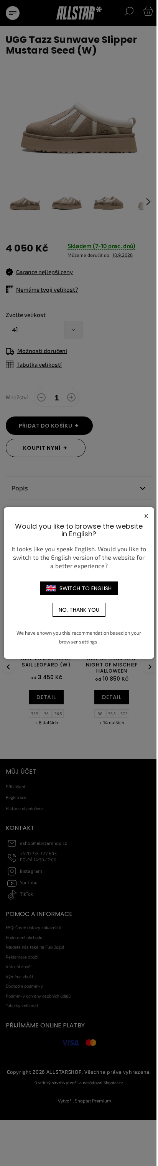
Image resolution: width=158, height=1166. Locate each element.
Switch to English (85, 588)
